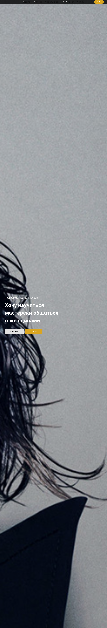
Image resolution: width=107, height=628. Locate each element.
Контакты (80, 2)
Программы (38, 2)
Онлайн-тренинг (68, 2)
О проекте (26, 2)
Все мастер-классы (52, 2)
